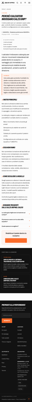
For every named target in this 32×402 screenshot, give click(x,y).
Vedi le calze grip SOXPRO (16, 240)
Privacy (4, 366)
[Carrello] (25, 2)
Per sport (4, 330)
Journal (9, 9)
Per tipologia (5, 334)
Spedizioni (4, 355)
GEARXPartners (22, 341)
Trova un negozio (6, 341)
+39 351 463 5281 (22, 379)
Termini (4, 370)
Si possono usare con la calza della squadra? (13, 220)
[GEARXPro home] (8, 3)
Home (3, 9)
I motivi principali (7, 42)
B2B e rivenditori (21, 345)
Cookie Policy (5, 358)
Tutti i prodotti (5, 338)
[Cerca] (17, 3)
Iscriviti (7, 320)
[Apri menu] (29, 3)
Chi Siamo (20, 338)
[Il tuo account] (21, 3)
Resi (3, 362)
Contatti (19, 330)
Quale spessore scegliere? (10, 226)
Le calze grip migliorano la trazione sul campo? (13, 213)
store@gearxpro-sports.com (22, 375)
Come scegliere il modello (10, 46)
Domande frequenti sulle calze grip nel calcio (15, 49)
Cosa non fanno (7, 44)
